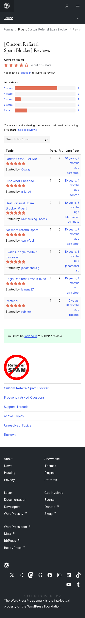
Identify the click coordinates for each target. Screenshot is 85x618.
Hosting (9, 473)
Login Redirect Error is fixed (26, 279)
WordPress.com (17, 527)
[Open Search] (66, 6)
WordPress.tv (15, 514)
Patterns (50, 480)
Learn (8, 493)
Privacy (9, 480)
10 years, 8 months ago (72, 256)
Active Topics (14, 416)
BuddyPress (15, 548)
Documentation (15, 500)
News (8, 466)
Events (49, 500)
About (8, 459)
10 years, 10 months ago (72, 305)
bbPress (12, 541)
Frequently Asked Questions (24, 397)
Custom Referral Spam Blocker (48, 29)
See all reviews (27, 129)
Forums (8, 18)
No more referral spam (22, 230)
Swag (50, 514)
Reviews (10, 435)
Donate (51, 507)
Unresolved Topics (17, 425)
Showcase (52, 459)
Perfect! (12, 301)
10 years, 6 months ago (72, 207)
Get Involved (53, 493)
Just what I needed (20, 181)
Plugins (49, 473)
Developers (12, 507)
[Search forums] (46, 139)
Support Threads (16, 407)
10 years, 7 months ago (72, 234)
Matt (9, 534)
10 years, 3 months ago (72, 163)
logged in (25, 72)
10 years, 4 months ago (72, 185)
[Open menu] (78, 6)
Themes (50, 466)
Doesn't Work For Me (21, 159)
